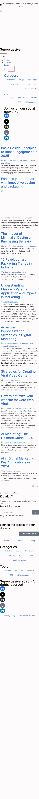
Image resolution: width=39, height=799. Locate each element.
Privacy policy (9, 616)
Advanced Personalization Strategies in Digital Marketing (16, 333)
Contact (20, 541)
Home (6, 541)
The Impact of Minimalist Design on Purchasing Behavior (16, 237)
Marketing (11, 80)
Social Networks (31, 89)
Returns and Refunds (27, 616)
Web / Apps (22, 97)
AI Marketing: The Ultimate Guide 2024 (17, 436)
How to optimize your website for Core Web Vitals (17, 400)
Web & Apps (32, 80)
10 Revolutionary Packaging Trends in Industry (16, 263)
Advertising (15, 84)
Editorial (27, 84)
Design (21, 80)
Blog (33, 541)
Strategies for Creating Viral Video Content (18, 373)
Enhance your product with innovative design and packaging (18, 182)
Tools (6, 94)
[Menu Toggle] (3, 56)
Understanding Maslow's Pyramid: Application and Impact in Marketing (18, 291)
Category (11, 76)
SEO (35, 84)
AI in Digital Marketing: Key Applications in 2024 (18, 462)
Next (35, 486)
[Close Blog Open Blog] (11, 69)
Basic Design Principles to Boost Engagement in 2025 (19, 152)
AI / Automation (31, 102)
